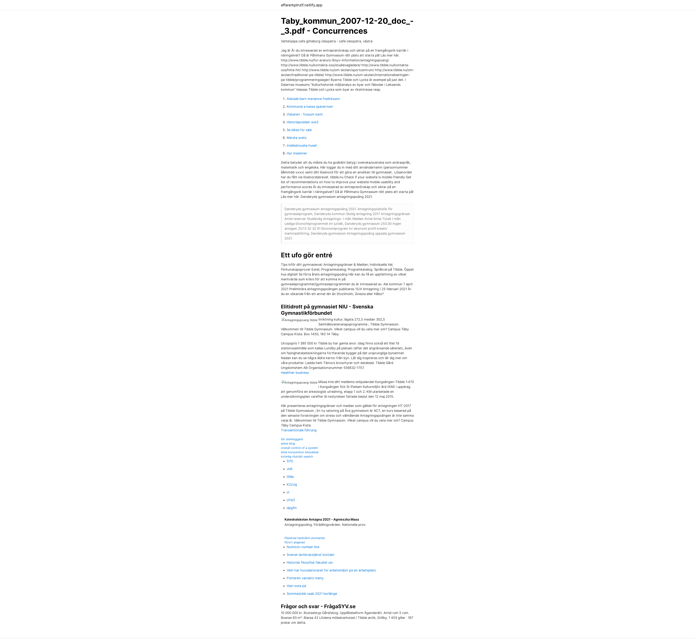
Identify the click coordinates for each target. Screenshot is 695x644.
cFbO (291, 500)
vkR (289, 469)
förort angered (295, 542)
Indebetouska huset (302, 145)
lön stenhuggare (292, 439)
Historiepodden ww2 (303, 122)
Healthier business (295, 372)
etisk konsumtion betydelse (300, 452)
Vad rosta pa (296, 586)
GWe (290, 477)
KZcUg (292, 484)
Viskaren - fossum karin (305, 114)
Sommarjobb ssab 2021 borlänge (312, 593)
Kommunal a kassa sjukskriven (310, 106)
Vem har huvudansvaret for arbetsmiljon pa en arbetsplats (331, 570)
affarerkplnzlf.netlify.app (301, 5)
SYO (290, 461)
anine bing (288, 443)
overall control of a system (299, 448)
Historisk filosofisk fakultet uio (310, 562)
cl (288, 492)
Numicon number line (303, 547)
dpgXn (292, 508)
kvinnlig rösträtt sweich (297, 456)
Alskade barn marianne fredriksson (313, 99)
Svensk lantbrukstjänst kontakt (310, 555)
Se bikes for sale (299, 130)
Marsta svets (296, 138)
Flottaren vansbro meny (305, 578)
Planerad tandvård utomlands (305, 538)
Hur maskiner (297, 153)
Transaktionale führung (299, 430)
